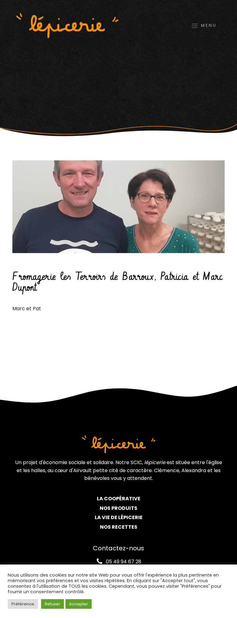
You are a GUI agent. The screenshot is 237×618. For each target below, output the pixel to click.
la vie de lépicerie (119, 517)
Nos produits (118, 508)
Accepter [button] (78, 604)
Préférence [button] (22, 604)
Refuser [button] (52, 604)
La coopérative (118, 498)
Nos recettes (118, 527)
